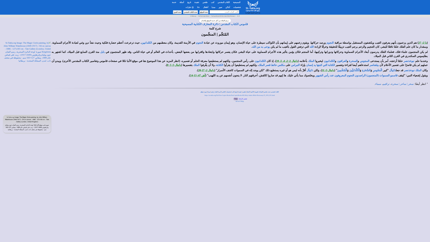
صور (206, 92)
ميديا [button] (213, 7)
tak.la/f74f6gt (240, 101)
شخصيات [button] (237, 7)
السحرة (353, 60)
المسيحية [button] (236, 2)
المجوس (364, 60)
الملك (311, 60)
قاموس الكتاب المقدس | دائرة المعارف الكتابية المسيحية (215, 24)
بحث (269, 92)
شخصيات (228, 92)
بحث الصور (177, 12)
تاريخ (236, 92)
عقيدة (240, 92)
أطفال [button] (205, 7)
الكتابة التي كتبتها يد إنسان (320, 65)
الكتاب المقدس (275, 92)
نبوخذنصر (409, 60)
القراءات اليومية (259, 92)
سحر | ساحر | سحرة (402, 83)
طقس (244, 92)
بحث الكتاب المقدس (190, 12)
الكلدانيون (329, 60)
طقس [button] (205, 2)
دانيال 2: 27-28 (206, 70)
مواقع (202, 92)
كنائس (223, 92)
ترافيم (386, 83)
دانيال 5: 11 (328, 70)
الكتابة (219, 65)
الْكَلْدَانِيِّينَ (354, 70)
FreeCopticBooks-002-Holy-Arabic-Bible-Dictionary (223, 16)
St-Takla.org (193, 16)
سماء (378, 83)
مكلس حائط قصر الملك (271, 65)
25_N (238, 16)
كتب (233, 92)
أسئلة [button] (182, 2)
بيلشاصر (374, 65)
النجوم (330, 42)
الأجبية (252, 92)
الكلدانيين (146, 42)
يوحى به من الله (261, 46)
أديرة (219, 92)
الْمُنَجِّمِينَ (342, 70)
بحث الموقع (204, 12)
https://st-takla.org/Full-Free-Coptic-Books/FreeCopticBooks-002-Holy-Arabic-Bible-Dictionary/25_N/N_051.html (240, 95)
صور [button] (220, 7)
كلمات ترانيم (214, 92)
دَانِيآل (392, 70)
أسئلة (248, 92)
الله (312, 46)
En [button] (198, 7)
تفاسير (265, 92)
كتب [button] (212, 2)
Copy (236, 99)
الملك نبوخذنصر (413, 70)
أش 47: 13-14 (197, 75)
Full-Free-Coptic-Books (203, 16)
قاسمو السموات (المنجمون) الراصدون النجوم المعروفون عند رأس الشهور (356, 75)
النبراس (295, 65)
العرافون (342, 60)
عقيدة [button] (197, 2)
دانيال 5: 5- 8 (174, 65)
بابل (102, 51)
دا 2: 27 (422, 42)
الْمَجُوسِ (377, 70)
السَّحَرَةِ (366, 70)
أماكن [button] (228, 7)
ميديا (209, 92)
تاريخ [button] (189, 2)
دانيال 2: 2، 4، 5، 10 (287, 60)
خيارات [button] (189, 7)
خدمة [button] (174, 2)
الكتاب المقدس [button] (224, 2)
